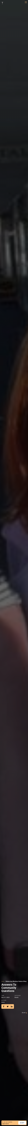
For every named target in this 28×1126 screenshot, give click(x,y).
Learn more (5, 1123)
